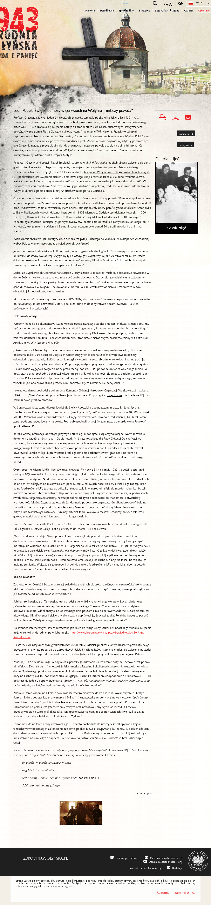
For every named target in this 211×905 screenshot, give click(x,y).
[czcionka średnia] (167, 3)
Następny (183, 143)
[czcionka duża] (170, 3)
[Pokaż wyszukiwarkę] (155, 3)
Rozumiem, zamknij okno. (176, 891)
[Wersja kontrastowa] (180, 3)
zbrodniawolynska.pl (45, 857)
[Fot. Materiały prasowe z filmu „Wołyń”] (81, 813)
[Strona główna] (22, 29)
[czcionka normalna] (164, 3)
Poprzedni (184, 132)
